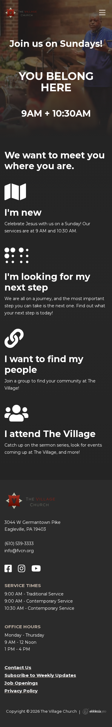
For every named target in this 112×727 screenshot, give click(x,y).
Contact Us (17, 667)
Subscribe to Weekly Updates (40, 675)
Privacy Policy (21, 691)
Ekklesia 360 (94, 711)
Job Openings (21, 683)
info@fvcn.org (19, 550)
